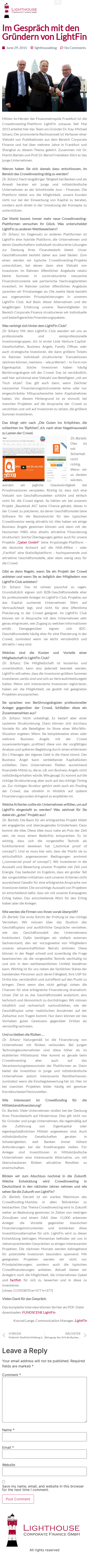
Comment (11, 1374)
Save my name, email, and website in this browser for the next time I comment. (43, 1487)
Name (8, 1430)
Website (8, 1464)
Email (8, 1447)
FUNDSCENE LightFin (39, 1312)
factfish (16, 1280)
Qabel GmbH (28, 542)
